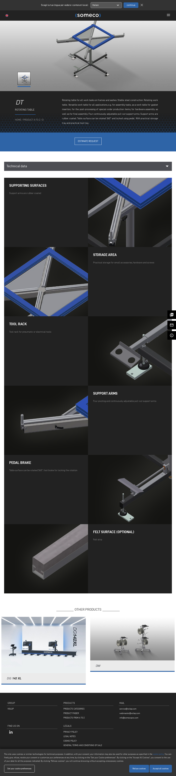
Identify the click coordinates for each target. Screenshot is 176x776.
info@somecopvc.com (128, 718)
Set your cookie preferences (19, 768)
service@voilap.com (127, 709)
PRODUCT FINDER (71, 713)
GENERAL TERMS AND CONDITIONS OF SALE (82, 745)
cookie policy (158, 754)
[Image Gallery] (24, 84)
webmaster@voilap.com (129, 713)
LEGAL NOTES (69, 736)
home (18, 120)
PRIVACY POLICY (70, 732)
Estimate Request (88, 141)
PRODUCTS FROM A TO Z (74, 718)
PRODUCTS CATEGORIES (74, 709)
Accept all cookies (161, 768)
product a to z (31, 120)
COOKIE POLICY (70, 741)
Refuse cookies (139, 768)
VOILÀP (11, 709)
